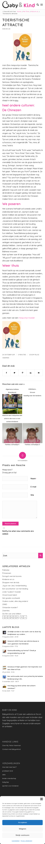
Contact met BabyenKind (11, 749)
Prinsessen (6, 573)
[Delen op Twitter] (14, 373)
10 (21, 617)
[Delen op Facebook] (6, 373)
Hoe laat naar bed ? (9, 767)
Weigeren (22, 829)
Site (32, 495)
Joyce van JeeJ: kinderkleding (14, 585)
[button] (41, 799)
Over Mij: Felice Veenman (11, 745)
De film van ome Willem (11, 614)
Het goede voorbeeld (11, 598)
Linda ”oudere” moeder (11, 592)
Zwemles (6, 610)
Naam (34, 478)
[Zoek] (36, 4)
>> (25, 617)
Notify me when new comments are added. (18, 532)
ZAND (4, 604)
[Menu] (41, 4)
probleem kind (7, 771)
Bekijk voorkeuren (22, 835)
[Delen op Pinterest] (23, 373)
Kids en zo (6, 29)
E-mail (33, 488)
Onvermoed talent (9, 595)
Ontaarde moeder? (10, 607)
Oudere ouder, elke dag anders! (15, 601)
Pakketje (5, 570)
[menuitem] (36, 4)
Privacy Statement (26, 841)
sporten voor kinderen (10, 786)
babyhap (5, 782)
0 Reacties (22, 355)
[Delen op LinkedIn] (31, 373)
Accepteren (22, 822)
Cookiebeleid (16, 841)
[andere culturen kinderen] (22, 47)
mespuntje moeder (26, 318)
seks (3, 775)
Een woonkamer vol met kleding (15, 589)
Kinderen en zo (8, 579)
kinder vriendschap (9, 778)
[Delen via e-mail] (39, 373)
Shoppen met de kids (10, 582)
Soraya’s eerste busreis (12, 576)
